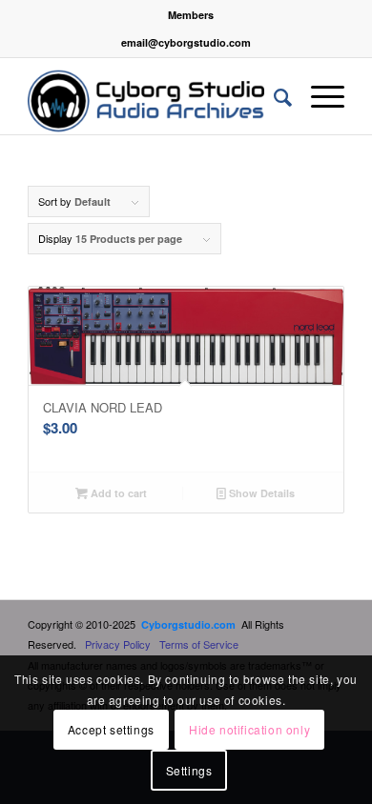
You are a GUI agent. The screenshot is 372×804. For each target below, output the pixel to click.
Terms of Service (198, 644)
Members (191, 15)
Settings (189, 770)
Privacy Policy (118, 644)
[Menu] (318, 96)
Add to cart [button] (117, 493)
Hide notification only (249, 729)
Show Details (260, 493)
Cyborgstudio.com (188, 624)
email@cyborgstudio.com (186, 42)
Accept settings (111, 729)
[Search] (273, 96)
